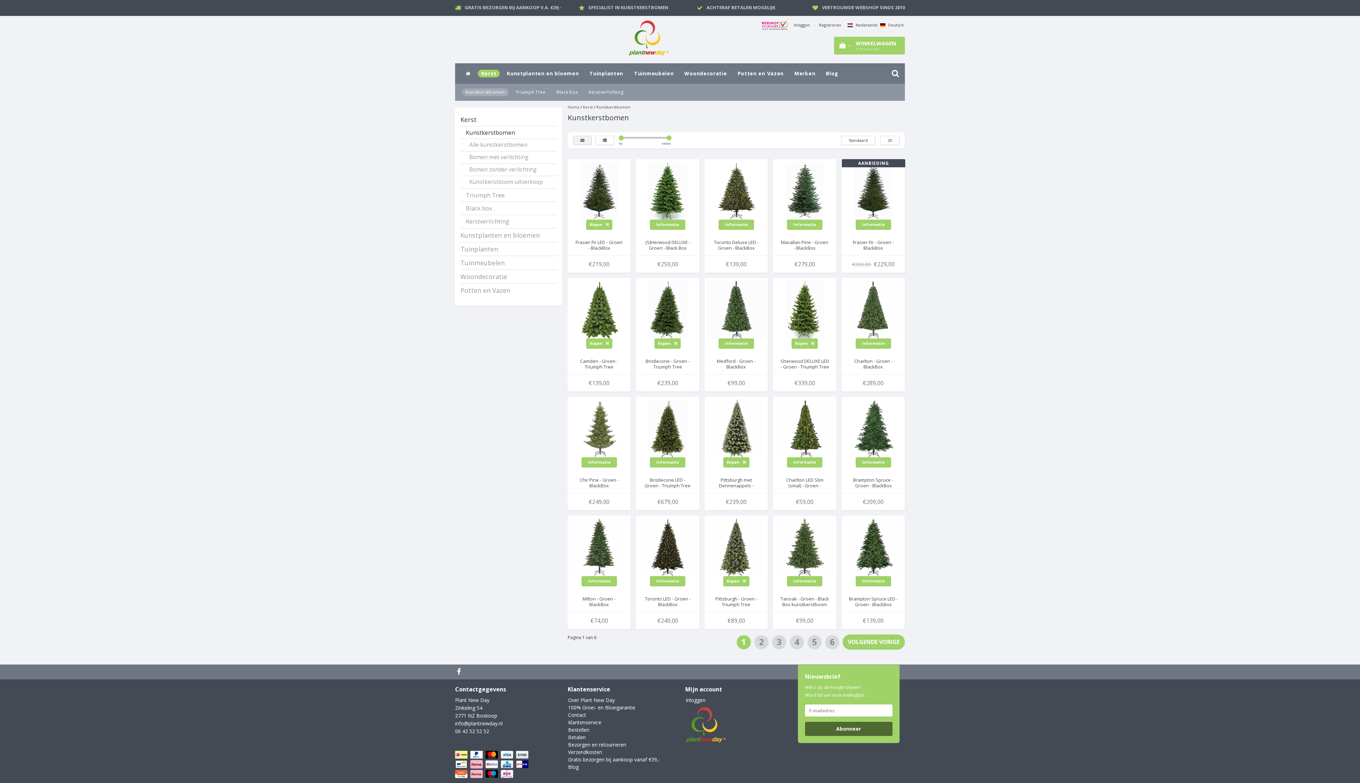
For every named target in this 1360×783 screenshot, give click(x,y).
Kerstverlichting (606, 92)
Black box (567, 92)
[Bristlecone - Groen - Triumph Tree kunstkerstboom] (668, 309)
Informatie (667, 224)
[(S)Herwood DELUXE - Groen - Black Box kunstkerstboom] (668, 190)
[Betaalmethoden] (492, 764)
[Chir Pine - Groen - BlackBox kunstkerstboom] (599, 427)
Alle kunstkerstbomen (498, 145)
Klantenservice (584, 722)
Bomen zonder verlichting (503, 169)
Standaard (858, 140)
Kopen (597, 224)
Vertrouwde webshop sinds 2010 (863, 7)
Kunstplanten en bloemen (543, 73)
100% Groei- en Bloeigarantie (601, 707)
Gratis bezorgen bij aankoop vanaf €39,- (614, 759)
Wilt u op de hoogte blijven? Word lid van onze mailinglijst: (835, 691)
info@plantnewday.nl (479, 723)
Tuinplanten (606, 73)
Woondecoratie (705, 73)
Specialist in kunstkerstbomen (628, 7)
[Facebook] (460, 672)
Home (573, 107)
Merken (804, 73)
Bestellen (578, 729)
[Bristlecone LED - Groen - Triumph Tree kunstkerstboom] (668, 427)
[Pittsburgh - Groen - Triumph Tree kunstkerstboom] (736, 546)
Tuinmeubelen (654, 73)
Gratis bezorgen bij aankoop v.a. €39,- (513, 7)
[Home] (468, 73)
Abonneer (848, 728)
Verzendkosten (585, 752)
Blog (832, 73)
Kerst (489, 73)
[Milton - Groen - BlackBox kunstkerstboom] (599, 546)
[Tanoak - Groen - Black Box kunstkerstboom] (805, 546)
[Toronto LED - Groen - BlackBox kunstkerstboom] (668, 546)
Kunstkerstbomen (485, 92)
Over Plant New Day (591, 700)
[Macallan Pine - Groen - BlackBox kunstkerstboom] (805, 190)
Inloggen (802, 25)
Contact (577, 715)
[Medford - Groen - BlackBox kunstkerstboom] (736, 309)
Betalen (577, 737)
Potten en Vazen (761, 73)
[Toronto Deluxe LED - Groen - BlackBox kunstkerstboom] (736, 190)
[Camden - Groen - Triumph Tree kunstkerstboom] (599, 309)
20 (890, 140)
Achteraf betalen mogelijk (741, 7)
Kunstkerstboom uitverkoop (506, 182)
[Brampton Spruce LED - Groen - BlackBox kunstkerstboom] (873, 546)
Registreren (830, 25)
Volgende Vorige (874, 642)
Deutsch (895, 25)
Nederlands (866, 25)
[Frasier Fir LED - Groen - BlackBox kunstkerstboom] (599, 190)
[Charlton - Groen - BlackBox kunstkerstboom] (873, 309)
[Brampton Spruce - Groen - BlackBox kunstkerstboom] (873, 427)
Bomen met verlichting (498, 157)
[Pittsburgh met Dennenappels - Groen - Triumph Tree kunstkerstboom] (736, 427)
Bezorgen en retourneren (597, 744)
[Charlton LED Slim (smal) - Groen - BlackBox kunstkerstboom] (805, 427)
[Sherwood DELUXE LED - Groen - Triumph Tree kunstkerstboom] (805, 309)
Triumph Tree (531, 92)
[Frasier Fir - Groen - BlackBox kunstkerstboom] (873, 190)
